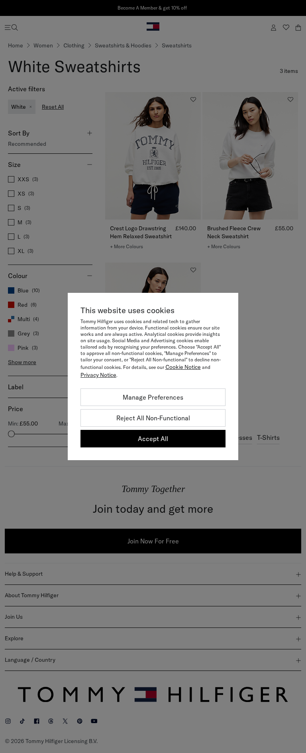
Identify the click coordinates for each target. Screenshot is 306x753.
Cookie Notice (183, 367)
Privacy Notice (98, 374)
